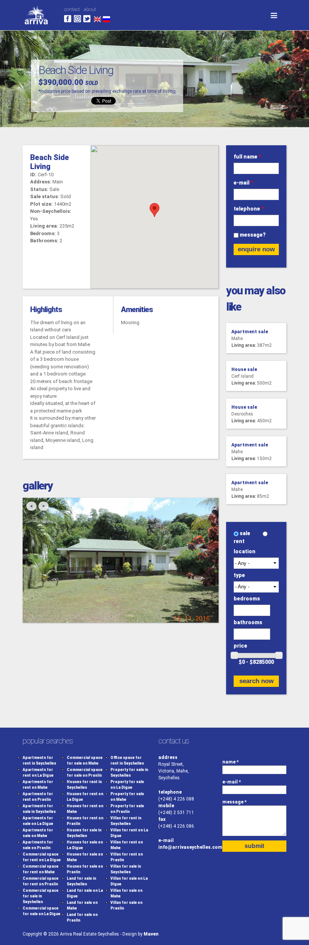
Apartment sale (249, 331)
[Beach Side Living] (97, 19)
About (90, 9)
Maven (151, 934)
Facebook (67, 18)
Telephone (249, 209)
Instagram (77, 18)
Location (244, 551)
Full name (247, 157)
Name (230, 762)
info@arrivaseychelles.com (190, 847)
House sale (244, 369)
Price (240, 646)
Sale (245, 533)
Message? (253, 235)
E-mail (243, 183)
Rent (239, 541)
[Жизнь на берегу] (106, 19)
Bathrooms (248, 622)
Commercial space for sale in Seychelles (40, 896)
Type (239, 575)
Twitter (86, 18)
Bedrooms (247, 599)
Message (234, 802)
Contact (72, 9)
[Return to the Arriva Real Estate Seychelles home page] (36, 26)
